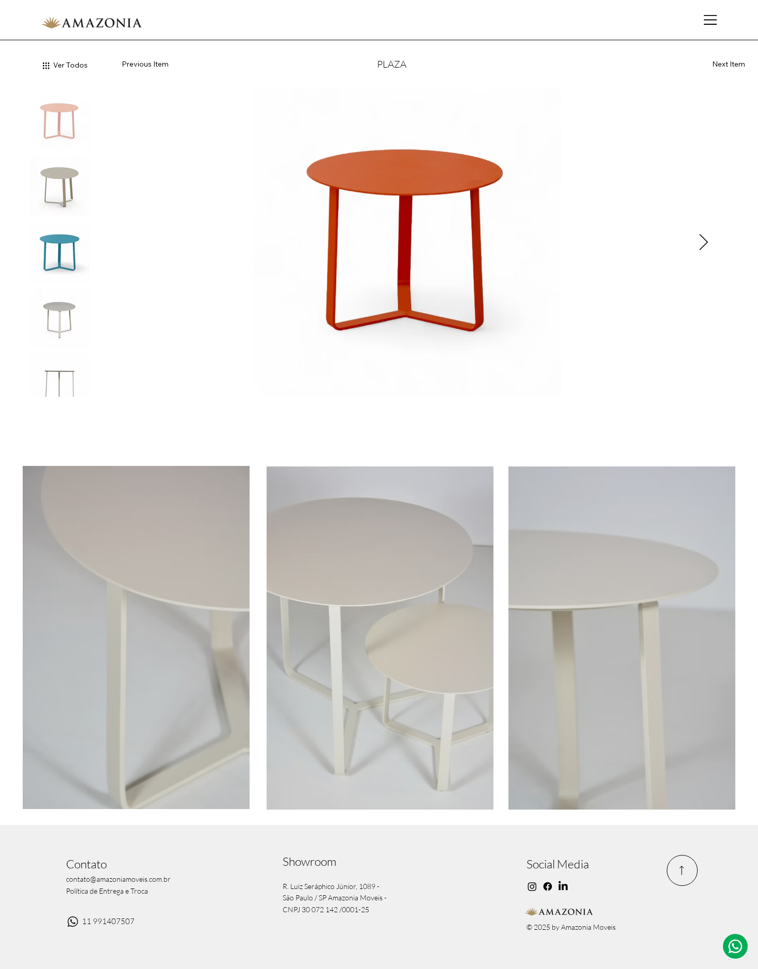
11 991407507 (108, 921)
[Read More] (682, 870)
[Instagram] (532, 886)
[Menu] (711, 20)
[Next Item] (704, 242)
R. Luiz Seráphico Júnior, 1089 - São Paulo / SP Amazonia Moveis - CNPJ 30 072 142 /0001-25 (335, 898)
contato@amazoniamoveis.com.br (118, 879)
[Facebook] (547, 886)
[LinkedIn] (563, 886)
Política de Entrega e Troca (107, 890)
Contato (86, 864)
